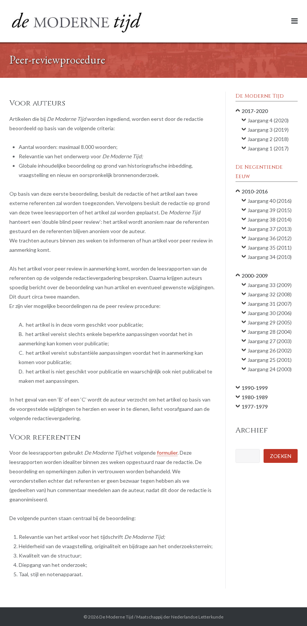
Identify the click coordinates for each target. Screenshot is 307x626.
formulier (167, 452)
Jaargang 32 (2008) (269, 294)
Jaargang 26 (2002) (269, 350)
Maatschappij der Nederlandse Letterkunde (180, 617)
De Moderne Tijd (116, 617)
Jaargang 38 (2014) (269, 219)
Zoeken (280, 456)
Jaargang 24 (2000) (269, 369)
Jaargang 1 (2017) (268, 148)
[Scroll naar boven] (288, 608)
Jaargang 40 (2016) (269, 201)
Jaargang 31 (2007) (269, 303)
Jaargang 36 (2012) (269, 238)
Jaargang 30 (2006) (269, 313)
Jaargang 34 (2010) (269, 257)
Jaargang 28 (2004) (269, 332)
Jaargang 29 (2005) (269, 322)
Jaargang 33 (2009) (269, 285)
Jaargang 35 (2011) (269, 247)
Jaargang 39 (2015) (269, 210)
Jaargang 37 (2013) (269, 229)
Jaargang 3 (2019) (268, 129)
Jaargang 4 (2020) (268, 120)
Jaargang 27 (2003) (269, 341)
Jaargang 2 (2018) (268, 139)
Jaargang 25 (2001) (269, 360)
